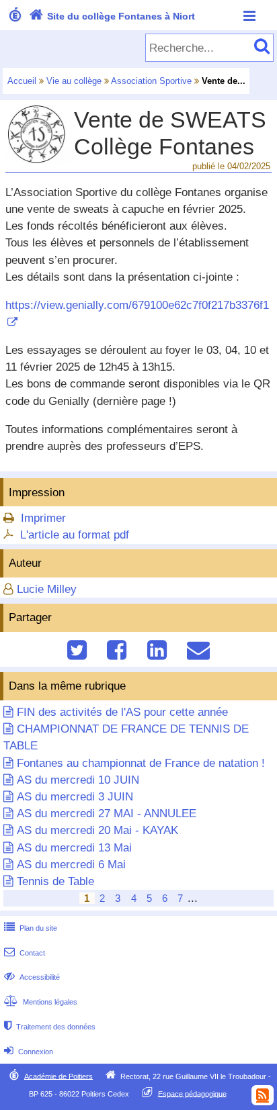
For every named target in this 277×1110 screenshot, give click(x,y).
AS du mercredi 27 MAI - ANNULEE (106, 813)
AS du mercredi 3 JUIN (75, 796)
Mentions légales (40, 1002)
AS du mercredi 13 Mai (74, 847)
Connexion (28, 1052)
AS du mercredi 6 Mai (71, 864)
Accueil (21, 81)
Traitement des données (49, 1027)
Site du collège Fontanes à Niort (112, 16)
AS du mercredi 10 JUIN (78, 780)
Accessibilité (32, 977)
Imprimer (43, 518)
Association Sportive (151, 81)
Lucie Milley (47, 589)
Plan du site (30, 928)
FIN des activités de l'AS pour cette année (122, 712)
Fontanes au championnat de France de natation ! (141, 763)
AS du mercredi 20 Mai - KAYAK (97, 830)
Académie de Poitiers (58, 1076)
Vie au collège (74, 81)
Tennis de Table (55, 881)
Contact (24, 953)
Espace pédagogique (192, 1093)
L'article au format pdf (74, 534)
